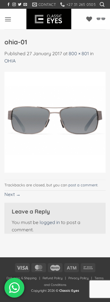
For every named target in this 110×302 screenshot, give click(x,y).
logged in (50, 222)
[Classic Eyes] (49, 19)
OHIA (10, 61)
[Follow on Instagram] (14, 5)
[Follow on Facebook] (8, 5)
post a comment (82, 185)
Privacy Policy (78, 278)
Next (12, 194)
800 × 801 (79, 53)
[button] (102, 4)
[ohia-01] (55, 122)
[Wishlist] (89, 19)
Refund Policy (52, 278)
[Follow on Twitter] (19, 5)
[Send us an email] (25, 5)
